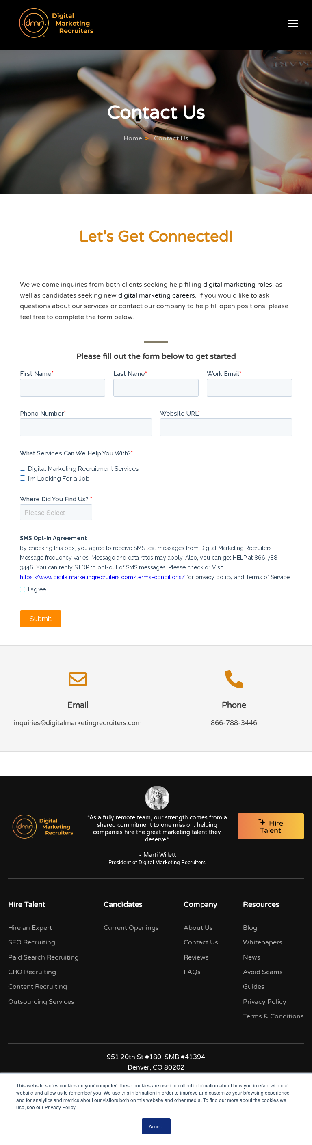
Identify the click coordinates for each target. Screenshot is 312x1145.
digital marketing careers (156, 295)
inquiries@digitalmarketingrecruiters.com (78, 723)
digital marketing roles (237, 284)
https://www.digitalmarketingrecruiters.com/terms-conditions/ (102, 577)
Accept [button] (156, 1126)
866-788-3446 (234, 723)
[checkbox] (79, 470)
